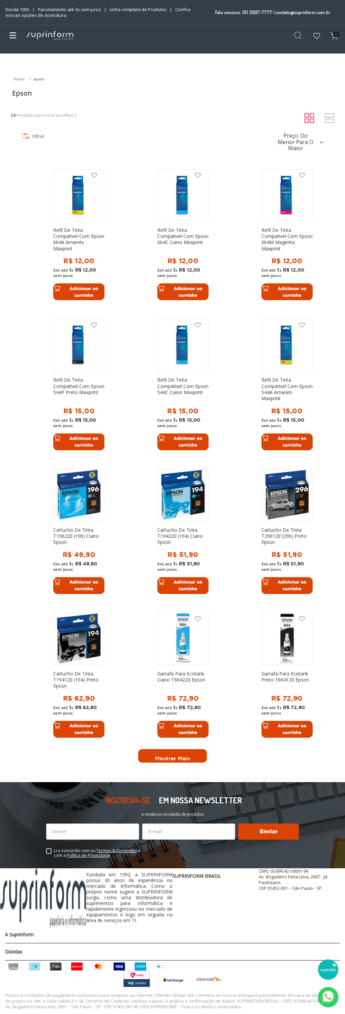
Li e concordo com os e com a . (97, 853)
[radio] (309, 119)
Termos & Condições (116, 850)
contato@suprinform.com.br (303, 12)
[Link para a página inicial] (19, 79)
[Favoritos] (317, 36)
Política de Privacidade (88, 855)
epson (38, 78)
